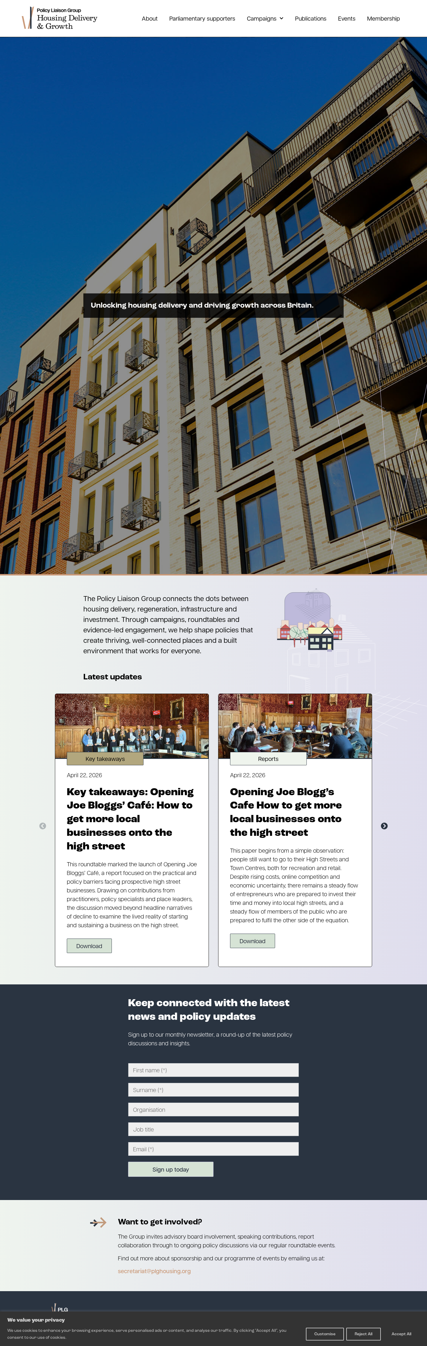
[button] (42, 825)
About (150, 18)
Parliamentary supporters (202, 18)
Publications (310, 18)
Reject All (363, 1333)
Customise (325, 1333)
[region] (213, 1328)
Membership (383, 18)
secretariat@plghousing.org (154, 1271)
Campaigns (262, 18)
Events (347, 18)
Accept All (401, 1333)
